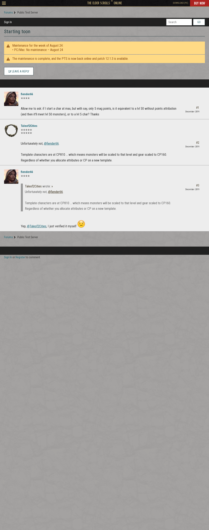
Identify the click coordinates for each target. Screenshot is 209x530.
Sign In (8, 22)
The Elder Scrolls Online (104, 3)
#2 (197, 142)
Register (20, 257)
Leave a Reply (20, 71)
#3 (197, 185)
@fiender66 (51, 143)
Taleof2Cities (29, 125)
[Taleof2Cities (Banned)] (11, 130)
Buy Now (199, 3)
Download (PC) (180, 3)
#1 (197, 107)
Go (199, 22)
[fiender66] (11, 99)
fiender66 (27, 94)
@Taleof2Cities (36, 226)
